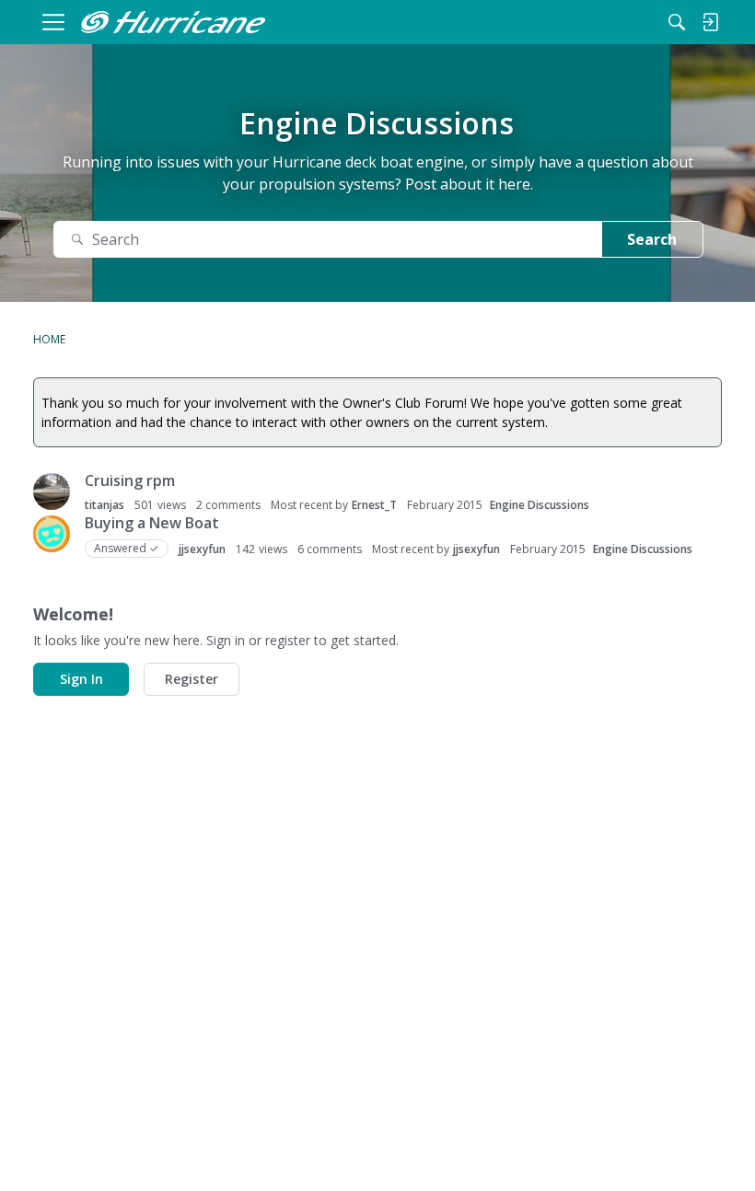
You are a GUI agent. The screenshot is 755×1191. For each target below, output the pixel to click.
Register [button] (191, 679)
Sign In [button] (81, 679)
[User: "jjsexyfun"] (51, 533)
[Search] (676, 22)
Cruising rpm (130, 480)
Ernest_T (374, 505)
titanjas (104, 505)
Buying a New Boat (152, 523)
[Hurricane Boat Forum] (173, 22)
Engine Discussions (539, 505)
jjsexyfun (202, 549)
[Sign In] (709, 22)
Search (652, 239)
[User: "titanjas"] (51, 491)
